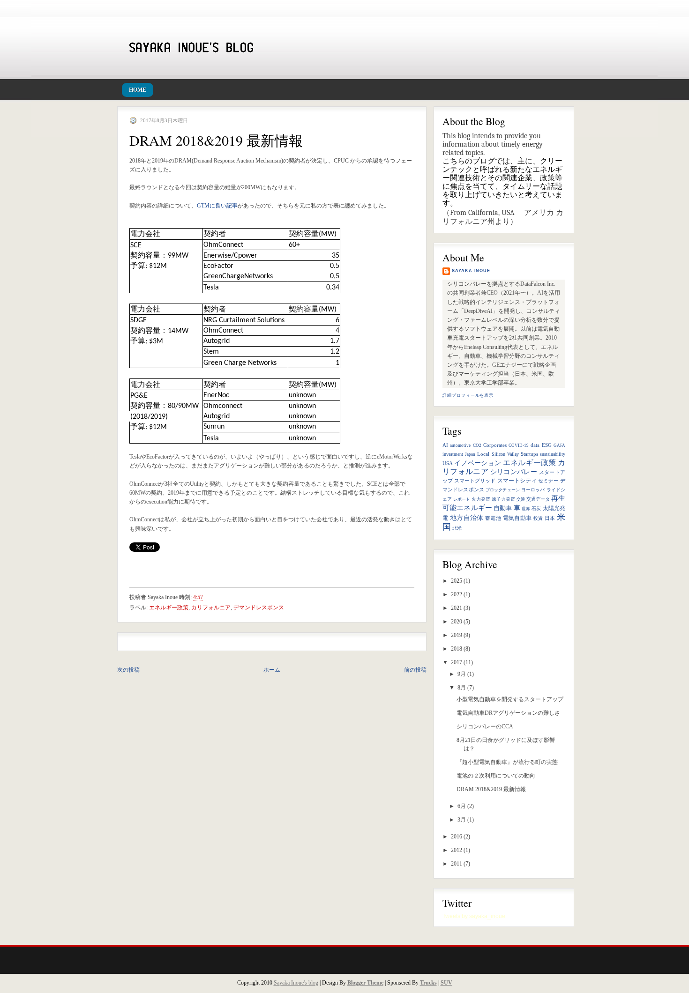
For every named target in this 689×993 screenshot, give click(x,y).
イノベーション (477, 463)
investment (452, 454)
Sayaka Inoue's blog (296, 982)
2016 (456, 836)
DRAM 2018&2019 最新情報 (491, 789)
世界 (526, 508)
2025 (456, 581)
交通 (521, 499)
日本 (550, 518)
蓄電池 (493, 518)
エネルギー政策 (529, 463)
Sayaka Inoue (471, 270)
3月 (461, 819)
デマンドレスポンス (258, 607)
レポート (461, 499)
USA (447, 463)
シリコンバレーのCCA (485, 726)
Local (483, 454)
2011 (456, 863)
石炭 (536, 508)
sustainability (552, 454)
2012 (456, 850)
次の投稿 (128, 670)
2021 (456, 608)
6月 (461, 806)
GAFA (559, 445)
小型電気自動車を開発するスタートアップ (510, 699)
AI (445, 445)
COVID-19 (519, 445)
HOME (137, 90)
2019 (456, 635)
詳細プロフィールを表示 (468, 395)
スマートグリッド (474, 480)
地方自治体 (467, 517)
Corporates (495, 445)
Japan (470, 454)
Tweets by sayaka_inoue (473, 916)
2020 (456, 621)
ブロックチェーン (503, 490)
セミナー (548, 480)
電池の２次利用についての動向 (496, 775)
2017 (456, 662)
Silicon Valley (505, 454)
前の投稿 (415, 670)
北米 (457, 528)
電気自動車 (517, 518)
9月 (461, 674)
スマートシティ (517, 480)
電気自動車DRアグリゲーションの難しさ (508, 713)
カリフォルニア (211, 607)
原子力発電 (503, 499)
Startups (529, 454)
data (535, 445)
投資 (538, 518)
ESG (547, 445)
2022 (456, 594)
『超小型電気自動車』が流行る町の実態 (507, 762)
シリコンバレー (514, 471)
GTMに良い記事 (217, 205)
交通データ (538, 499)
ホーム (271, 670)
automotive (460, 445)
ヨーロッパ (533, 489)
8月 (461, 687)
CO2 (477, 445)
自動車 (503, 508)
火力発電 (481, 499)
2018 (456, 648)
